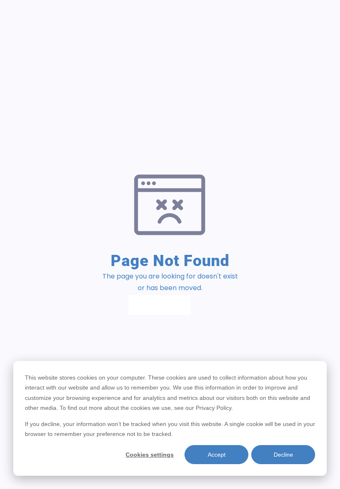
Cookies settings (150, 454)
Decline (283, 454)
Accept (217, 454)
